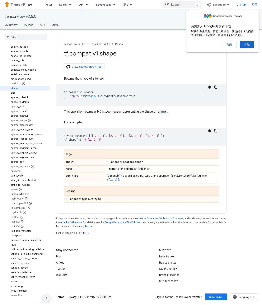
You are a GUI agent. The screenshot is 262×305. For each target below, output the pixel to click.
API (81, 4)
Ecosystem (103, 4)
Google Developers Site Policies (122, 222)
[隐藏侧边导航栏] (46, 298)
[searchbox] (26, 37)
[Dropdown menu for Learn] (71, 4)
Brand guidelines (169, 274)
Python (28, 24)
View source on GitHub (87, 66)
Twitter (60, 268)
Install (48, 4)
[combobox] (182, 4)
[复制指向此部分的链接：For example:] (86, 122)
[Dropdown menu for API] (88, 4)
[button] (25, 300)
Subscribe (215, 297)
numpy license (85, 226)
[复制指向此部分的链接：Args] (75, 154)
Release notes (167, 262)
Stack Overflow (168, 268)
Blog (59, 256)
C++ (42, 24)
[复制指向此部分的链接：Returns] (79, 191)
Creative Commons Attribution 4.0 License (160, 218)
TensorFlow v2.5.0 (20, 16)
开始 (247, 44)
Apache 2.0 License (71, 222)
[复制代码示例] (216, 87)
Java (55, 24)
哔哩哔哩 (61, 274)
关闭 (229, 44)
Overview (11, 24)
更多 (126, 4)
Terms (60, 296)
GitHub (241, 4)
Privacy (72, 296)
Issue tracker (167, 256)
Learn (63, 4)
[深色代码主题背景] (210, 87)
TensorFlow (70, 44)
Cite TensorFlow (169, 281)
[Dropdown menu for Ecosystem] (115, 4)
